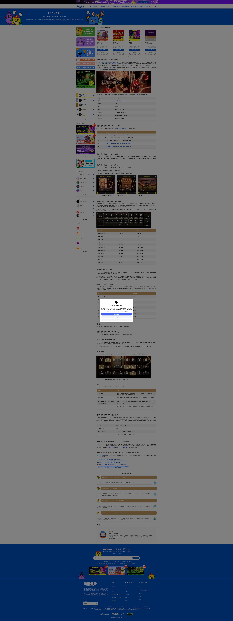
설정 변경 (116, 317)
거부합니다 (116, 320)
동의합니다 (116, 314)
